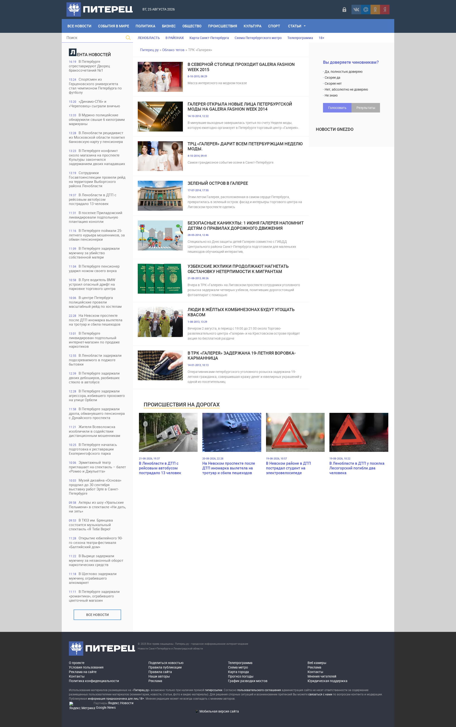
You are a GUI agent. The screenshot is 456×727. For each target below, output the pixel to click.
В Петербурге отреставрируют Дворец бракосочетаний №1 (89, 66)
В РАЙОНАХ (175, 37)
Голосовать (337, 107)
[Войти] (344, 9)
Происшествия (222, 26)
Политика (145, 26)
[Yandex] (385, 9)
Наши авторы (159, 676)
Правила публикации (165, 667)
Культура (252, 26)
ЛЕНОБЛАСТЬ (149, 37)
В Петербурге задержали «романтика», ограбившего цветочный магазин (94, 596)
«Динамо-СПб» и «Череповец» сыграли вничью (94, 103)
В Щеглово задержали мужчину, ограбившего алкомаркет (93, 578)
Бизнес (169, 26)
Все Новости (79, 26)
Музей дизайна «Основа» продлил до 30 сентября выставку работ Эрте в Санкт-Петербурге (95, 487)
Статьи (294, 26)
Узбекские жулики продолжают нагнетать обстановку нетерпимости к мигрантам (238, 269)
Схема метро (238, 667)
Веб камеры (317, 662)
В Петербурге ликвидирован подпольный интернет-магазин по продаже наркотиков (94, 340)
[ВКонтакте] (356, 9)
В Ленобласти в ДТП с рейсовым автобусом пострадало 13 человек (92, 199)
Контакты (77, 676)
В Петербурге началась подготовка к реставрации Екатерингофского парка (93, 449)
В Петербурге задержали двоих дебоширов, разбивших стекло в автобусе (94, 377)
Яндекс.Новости (120, 703)
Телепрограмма (300, 37)
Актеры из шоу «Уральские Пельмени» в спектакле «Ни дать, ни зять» (97, 506)
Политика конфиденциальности (94, 680)
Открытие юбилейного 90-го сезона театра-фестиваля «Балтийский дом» (96, 542)
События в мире (113, 26)
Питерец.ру (149, 49)
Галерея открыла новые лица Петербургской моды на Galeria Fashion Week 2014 (240, 107)
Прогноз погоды (240, 676)
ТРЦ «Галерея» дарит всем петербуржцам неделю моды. (245, 146)
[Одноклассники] (375, 9)
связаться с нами (320, 694)
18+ (321, 37)
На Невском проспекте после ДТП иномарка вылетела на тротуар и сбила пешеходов (95, 320)
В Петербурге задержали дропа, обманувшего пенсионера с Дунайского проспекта (97, 413)
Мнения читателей (322, 676)
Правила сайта (160, 671)
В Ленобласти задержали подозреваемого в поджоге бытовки (95, 359)
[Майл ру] (365, 9)
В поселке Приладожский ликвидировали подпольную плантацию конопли (95, 217)
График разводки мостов (247, 680)
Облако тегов (173, 49)
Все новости (97, 614)
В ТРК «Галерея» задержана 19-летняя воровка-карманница (242, 356)
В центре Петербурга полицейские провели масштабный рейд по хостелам (95, 302)
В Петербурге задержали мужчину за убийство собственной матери (94, 252)
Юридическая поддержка (327, 680)
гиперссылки (213, 690)
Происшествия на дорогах (182, 404)
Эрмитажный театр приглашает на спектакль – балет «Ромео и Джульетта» (97, 466)
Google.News (106, 707)
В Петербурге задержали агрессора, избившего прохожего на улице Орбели (97, 395)
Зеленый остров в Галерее (218, 183)
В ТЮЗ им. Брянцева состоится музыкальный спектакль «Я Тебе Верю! (91, 524)
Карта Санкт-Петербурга (209, 37)
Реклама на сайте (82, 671)
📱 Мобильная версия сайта (217, 711)
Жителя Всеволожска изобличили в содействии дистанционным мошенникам (94, 431)
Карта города (238, 671)
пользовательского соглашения (259, 690)
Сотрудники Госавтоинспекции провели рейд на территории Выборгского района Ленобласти (97, 179)
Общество (191, 26)
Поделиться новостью (165, 662)
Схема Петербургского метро (258, 37)
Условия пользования (86, 667)
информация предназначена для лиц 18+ (116, 698)
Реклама (155, 680)
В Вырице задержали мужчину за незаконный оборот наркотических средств (96, 560)
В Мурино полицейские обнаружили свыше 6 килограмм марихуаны (97, 119)
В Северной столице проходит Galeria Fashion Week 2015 (241, 67)
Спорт (274, 26)
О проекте (76, 662)
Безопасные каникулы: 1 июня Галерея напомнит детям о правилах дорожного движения (246, 225)
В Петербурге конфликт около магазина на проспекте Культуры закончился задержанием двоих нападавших (97, 157)
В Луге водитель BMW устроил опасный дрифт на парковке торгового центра (92, 284)
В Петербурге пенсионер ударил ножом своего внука (94, 268)
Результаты (365, 107)
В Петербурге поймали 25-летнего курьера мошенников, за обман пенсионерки (97, 235)
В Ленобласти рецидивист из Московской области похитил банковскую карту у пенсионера (97, 137)
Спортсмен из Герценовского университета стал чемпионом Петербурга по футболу (95, 86)
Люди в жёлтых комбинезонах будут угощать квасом (241, 312)
